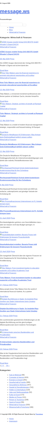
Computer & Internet (16, 377)
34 (7, 366)
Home (11, 419)
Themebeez (39, 414)
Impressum (13, 421)
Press (12, 59)
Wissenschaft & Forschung (19, 407)
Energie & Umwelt (16, 380)
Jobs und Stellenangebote (19, 392)
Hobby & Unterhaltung (17, 390)
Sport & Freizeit (15, 402)
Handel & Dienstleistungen (19, 387)
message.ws (15, 11)
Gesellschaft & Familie (17, 382)
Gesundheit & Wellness (18, 385)
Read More (4, 70)
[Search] (24, 25)
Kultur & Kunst (14, 395)
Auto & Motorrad (15, 375)
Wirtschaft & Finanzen (8, 47)
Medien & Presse (15, 397)
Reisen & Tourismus (16, 400)
